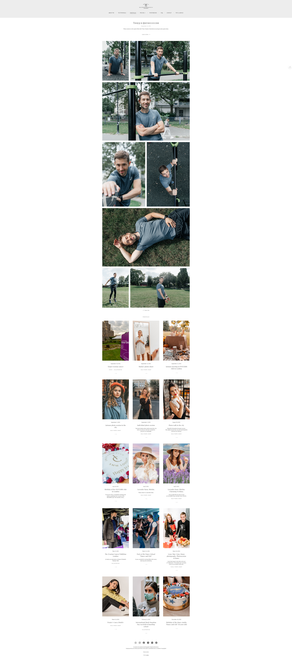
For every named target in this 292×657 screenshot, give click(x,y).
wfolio (147, 655)
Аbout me (111, 13)
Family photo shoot (176, 566)
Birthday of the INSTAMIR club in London (116, 490)
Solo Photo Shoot (146, 369)
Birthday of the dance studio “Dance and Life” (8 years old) (176, 623)
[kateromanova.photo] (146, 6)
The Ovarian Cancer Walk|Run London (115, 555)
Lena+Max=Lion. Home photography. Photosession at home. (176, 556)
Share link (146, 310)
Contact (169, 13)
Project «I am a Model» (115, 622)
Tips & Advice (179, 13)
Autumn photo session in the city (115, 426)
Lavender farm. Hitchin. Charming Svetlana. (176, 490)
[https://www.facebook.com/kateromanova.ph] (144, 642)
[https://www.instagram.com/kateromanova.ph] (140, 642)
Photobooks (153, 13)
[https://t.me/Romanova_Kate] (148, 642)
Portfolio (133, 13)
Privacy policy (146, 652)
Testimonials (122, 13)
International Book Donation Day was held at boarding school (146, 624)
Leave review (145, 34)
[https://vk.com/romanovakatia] (152, 642)
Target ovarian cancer (115, 366)
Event (110, 369)
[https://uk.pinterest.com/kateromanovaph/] (156, 642)
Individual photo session (146, 425)
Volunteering (118, 369)
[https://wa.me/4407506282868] (136, 642)
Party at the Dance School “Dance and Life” (146, 555)
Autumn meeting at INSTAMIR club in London (176, 367)
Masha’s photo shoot (146, 366)
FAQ (162, 13)
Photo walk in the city (176, 425)
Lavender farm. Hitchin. (146, 489)
